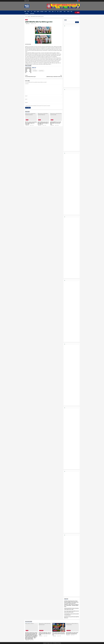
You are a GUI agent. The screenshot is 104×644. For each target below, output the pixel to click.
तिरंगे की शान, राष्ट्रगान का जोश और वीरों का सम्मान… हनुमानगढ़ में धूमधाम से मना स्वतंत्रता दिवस (31, 123)
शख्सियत (68, 11)
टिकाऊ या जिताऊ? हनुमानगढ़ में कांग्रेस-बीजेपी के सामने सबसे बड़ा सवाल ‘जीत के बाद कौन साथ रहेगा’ (58, 633)
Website (26, 102)
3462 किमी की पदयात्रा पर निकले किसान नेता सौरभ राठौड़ (54, 76)
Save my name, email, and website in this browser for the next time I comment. (38, 105)
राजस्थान (27, 630)
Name (26, 95)
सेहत (57, 11)
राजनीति (28, 11)
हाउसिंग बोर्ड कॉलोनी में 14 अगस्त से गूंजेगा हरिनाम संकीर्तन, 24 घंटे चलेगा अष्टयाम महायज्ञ (55, 123)
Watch (78, 12)
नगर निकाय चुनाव (32, 13)
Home (25, 11)
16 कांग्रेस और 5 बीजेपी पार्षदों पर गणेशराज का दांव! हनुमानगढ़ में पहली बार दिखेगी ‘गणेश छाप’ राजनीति (45, 633)
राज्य (31, 11)
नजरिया (64, 11)
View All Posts (41, 70)
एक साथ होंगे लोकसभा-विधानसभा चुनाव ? (30, 76)
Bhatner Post (27, 23)
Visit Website (35, 70)
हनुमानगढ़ (61, 11)
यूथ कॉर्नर (46, 11)
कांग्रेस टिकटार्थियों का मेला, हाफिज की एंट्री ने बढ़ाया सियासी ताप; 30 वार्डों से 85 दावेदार (72, 633)
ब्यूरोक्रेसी (38, 11)
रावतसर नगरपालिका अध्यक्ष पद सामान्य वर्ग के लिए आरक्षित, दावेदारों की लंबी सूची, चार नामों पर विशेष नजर (43, 123)
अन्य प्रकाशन (26, 13)
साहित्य (53, 11)
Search (65, 19)
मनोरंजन (50, 11)
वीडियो (71, 11)
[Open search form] (73, 12)
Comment (27, 83)
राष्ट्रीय (35, 11)
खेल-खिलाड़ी (41, 11)
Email (26, 99)
